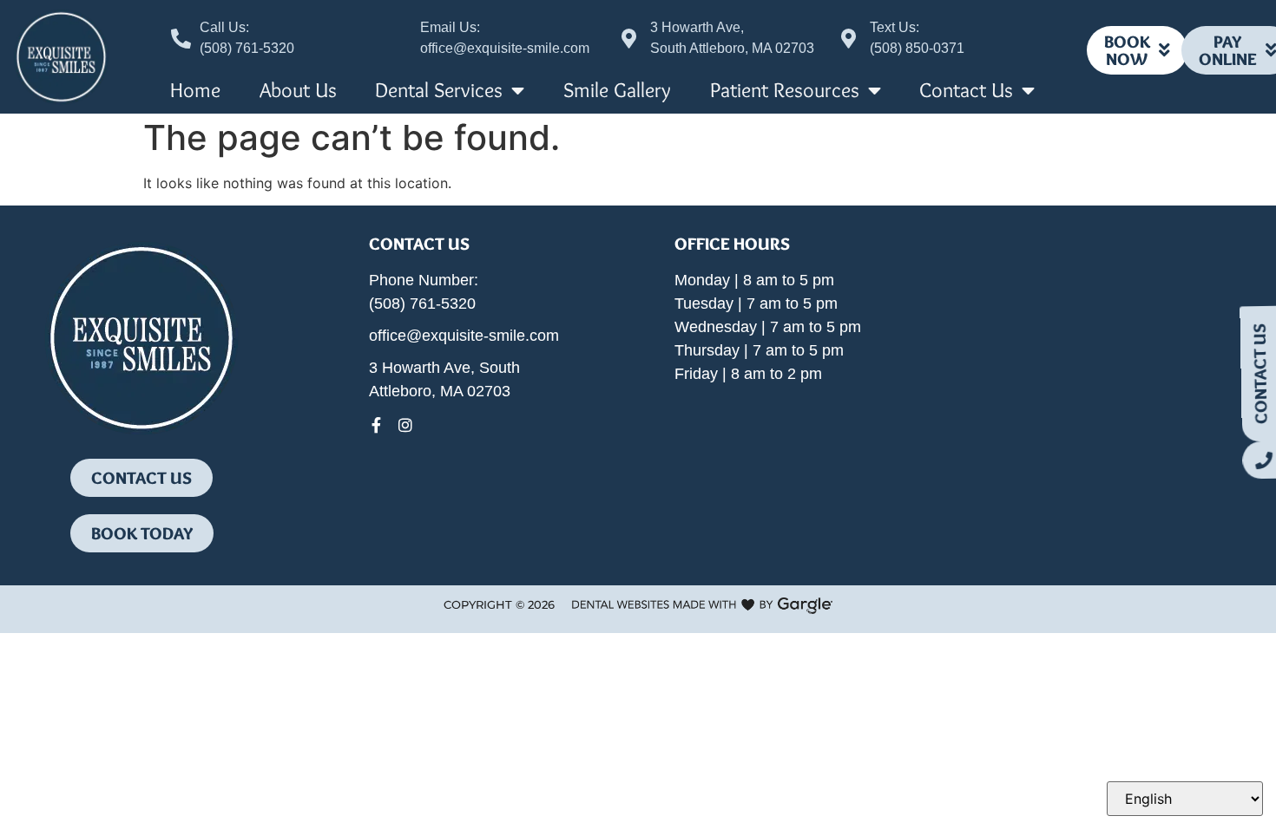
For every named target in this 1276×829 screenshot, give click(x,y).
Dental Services (439, 89)
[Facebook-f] (377, 425)
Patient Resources (784, 89)
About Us (298, 89)
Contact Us (966, 89)
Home (195, 89)
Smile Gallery (617, 89)
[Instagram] (405, 425)
